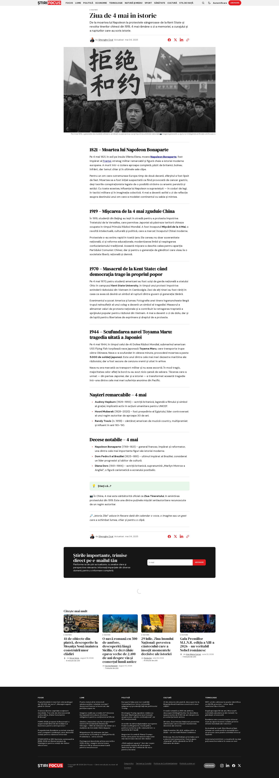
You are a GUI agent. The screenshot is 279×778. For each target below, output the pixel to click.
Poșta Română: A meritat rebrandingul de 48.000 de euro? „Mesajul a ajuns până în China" (55, 704)
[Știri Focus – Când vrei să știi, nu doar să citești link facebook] (234, 766)
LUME (82, 698)
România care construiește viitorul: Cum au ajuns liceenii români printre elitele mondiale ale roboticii (221, 721)
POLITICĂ (125, 698)
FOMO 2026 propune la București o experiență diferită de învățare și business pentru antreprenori (53, 724)
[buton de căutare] (203, 3)
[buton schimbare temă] (209, 3)
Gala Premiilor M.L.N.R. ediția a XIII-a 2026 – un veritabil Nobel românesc (179, 731)
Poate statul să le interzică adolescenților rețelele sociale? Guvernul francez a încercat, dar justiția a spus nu (94, 705)
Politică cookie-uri (187, 763)
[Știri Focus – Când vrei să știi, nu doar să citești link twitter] (239, 766)
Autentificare (220, 3)
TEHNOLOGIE (211, 698)
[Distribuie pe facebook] (169, 40)
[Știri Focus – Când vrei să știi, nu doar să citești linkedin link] (228, 766)
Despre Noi (129, 763)
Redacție (148, 658)
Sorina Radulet (111, 666)
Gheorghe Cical (105, 40)
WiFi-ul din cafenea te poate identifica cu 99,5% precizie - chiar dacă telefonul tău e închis (222, 704)
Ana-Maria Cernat (193, 654)
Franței (107, 161)
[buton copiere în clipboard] (187, 40)
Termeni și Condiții (143, 763)
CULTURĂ (94, 10)
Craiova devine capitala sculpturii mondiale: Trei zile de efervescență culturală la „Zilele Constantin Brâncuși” (54, 714)
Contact (127, 768)
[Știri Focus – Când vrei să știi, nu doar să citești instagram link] (222, 766)
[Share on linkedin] (181, 536)
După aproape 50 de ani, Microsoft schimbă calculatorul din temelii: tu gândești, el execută (221, 713)
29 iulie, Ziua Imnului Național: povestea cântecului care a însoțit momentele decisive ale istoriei (181, 724)
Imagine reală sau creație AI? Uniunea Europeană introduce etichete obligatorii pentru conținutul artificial (97, 715)
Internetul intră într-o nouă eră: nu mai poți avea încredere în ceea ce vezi (223, 740)
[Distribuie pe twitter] (175, 40)
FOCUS (41, 698)
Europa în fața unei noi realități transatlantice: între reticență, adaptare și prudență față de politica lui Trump (139, 705)
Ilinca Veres (74, 658)
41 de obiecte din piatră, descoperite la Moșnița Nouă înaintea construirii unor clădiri (181, 704)
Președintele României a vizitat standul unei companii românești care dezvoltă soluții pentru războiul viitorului (56, 732)
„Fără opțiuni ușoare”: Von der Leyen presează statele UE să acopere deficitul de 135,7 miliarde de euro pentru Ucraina (137, 746)
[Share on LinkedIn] (181, 40)
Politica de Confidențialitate (165, 763)
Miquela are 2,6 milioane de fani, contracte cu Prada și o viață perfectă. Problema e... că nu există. (97, 734)
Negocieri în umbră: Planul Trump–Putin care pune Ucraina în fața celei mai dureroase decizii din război (138, 736)
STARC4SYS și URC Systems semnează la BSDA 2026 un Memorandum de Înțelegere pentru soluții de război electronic (56, 742)
